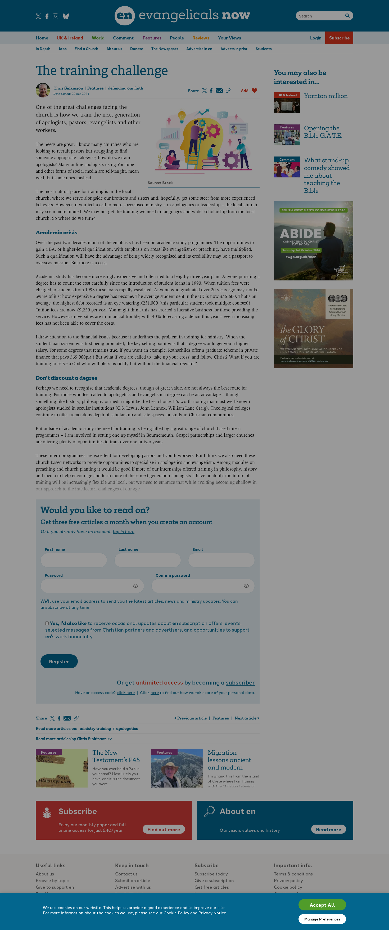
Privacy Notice (212, 912)
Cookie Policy (176, 912)
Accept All (322, 904)
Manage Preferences (322, 919)
